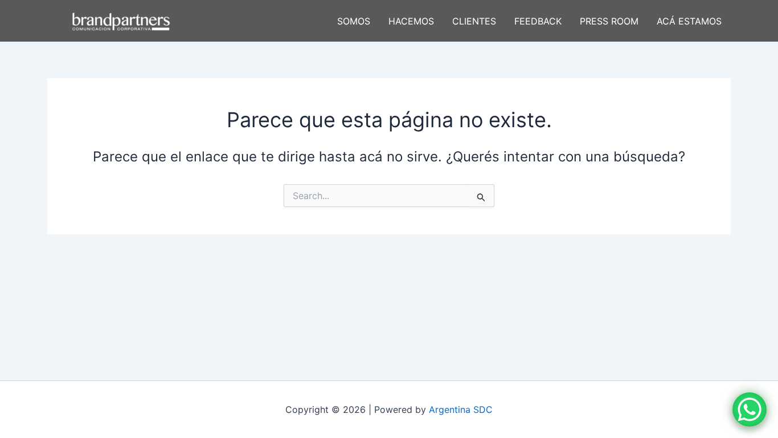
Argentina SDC (461, 409)
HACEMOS (411, 21)
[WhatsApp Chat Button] (749, 409)
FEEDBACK (538, 21)
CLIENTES (474, 21)
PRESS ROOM (609, 21)
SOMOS (353, 21)
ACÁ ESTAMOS (689, 21)
